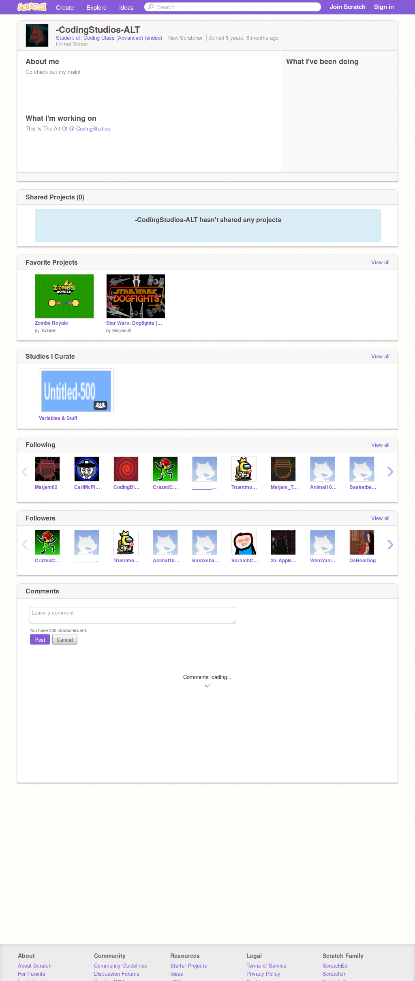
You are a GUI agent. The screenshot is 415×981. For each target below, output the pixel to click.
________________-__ (205, 487)
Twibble (48, 330)
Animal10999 (323, 487)
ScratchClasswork (245, 560)
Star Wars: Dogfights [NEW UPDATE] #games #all (135, 322)
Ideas (126, 7)
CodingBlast (127, 487)
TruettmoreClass (245, 487)
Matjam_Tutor (284, 487)
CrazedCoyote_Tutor (166, 487)
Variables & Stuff (58, 418)
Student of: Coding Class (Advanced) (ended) (110, 37)
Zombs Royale (51, 322)
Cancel (65, 639)
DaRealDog (362, 560)
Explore (96, 7)
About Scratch (34, 965)
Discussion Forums (116, 973)
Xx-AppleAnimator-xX (284, 560)
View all (380, 262)
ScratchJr (334, 973)
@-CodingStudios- (90, 128)
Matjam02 (121, 330)
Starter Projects (188, 965)
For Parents (31, 973)
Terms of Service (266, 965)
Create (65, 7)
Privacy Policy (263, 973)
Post (39, 639)
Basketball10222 (362, 487)
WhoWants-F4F (323, 560)
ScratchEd (335, 965)
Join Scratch (348, 6)
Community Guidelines (120, 965)
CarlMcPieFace (87, 487)
